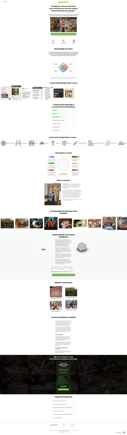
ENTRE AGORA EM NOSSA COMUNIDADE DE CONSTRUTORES (63, 274)
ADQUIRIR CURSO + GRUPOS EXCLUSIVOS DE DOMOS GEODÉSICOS (63, 34)
